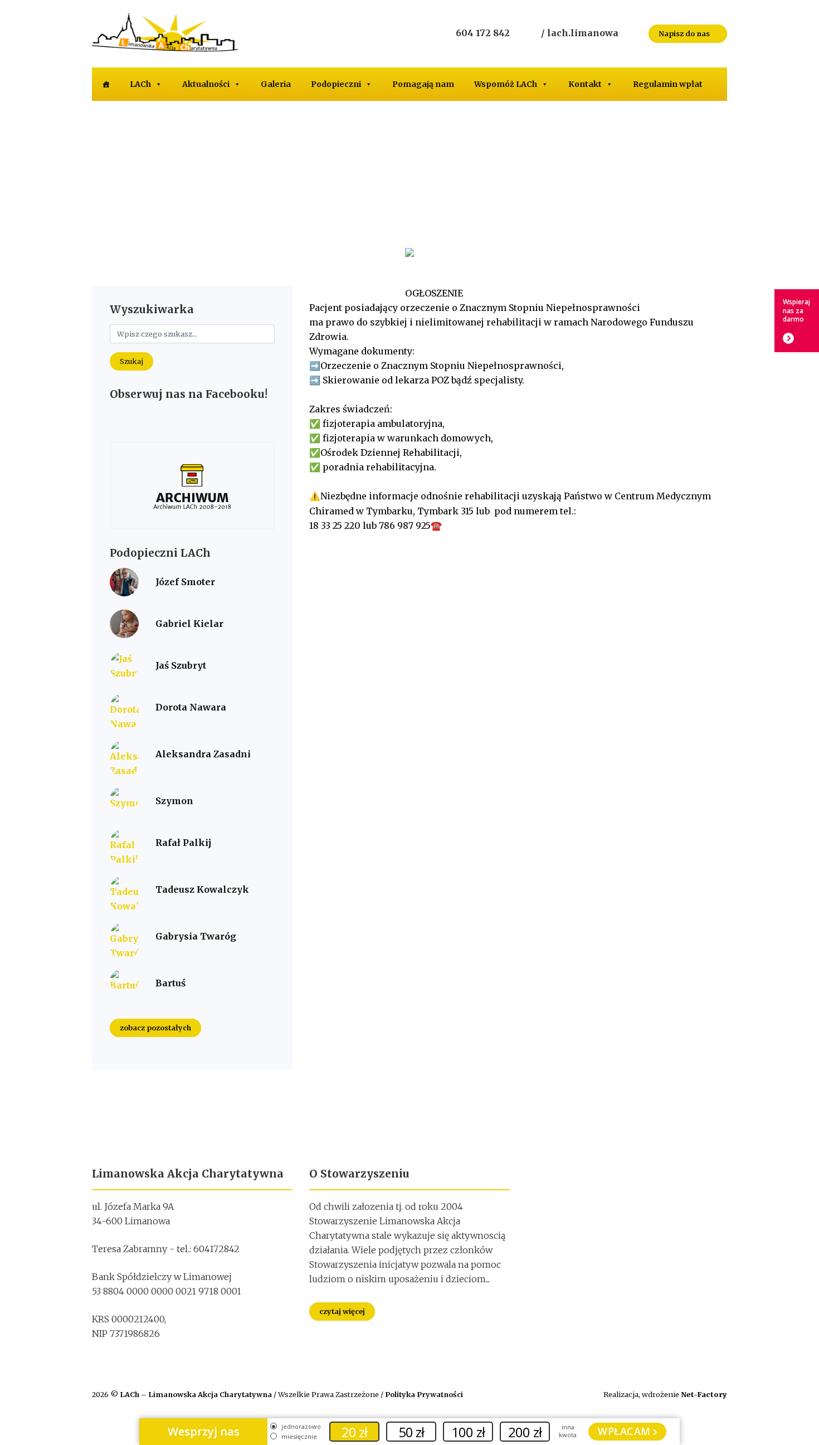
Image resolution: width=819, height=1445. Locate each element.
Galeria (276, 84)
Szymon (174, 800)
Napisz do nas (685, 33)
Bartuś (170, 983)
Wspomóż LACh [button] (505, 84)
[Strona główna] (106, 84)
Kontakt (585, 84)
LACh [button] (140, 84)
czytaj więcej (342, 1311)
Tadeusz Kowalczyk (202, 889)
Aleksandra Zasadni (203, 754)
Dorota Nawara (190, 707)
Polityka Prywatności (424, 1394)
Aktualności (206, 84)
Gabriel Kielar (189, 623)
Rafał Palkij (183, 842)
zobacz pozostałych (155, 1027)
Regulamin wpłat (668, 84)
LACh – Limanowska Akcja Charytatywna (197, 1394)
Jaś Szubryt (180, 665)
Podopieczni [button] (336, 84)
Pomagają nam (423, 84)
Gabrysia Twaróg (195, 936)
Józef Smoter (185, 581)
